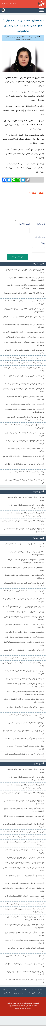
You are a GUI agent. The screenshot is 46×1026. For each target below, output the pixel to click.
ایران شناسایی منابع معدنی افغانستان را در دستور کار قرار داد (24, 318)
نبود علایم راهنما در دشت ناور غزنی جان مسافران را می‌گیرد (26, 450)
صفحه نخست (39, 989)
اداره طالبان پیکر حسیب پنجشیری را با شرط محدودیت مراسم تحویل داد (24, 411)
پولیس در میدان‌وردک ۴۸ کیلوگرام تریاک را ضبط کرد (25, 337)
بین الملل (15, 989)
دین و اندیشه (6, 989)
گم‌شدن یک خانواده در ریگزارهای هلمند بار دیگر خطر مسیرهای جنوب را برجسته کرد (25, 287)
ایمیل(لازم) (24, 224)
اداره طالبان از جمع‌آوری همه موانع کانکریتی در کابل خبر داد (24, 466)
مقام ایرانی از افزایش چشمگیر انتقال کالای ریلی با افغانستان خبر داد (26, 279)
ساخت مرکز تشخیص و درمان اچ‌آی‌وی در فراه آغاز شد (24, 358)
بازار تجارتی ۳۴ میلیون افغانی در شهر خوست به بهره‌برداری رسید (23, 295)
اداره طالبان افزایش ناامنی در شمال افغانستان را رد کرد (24, 383)
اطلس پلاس (7, 993)
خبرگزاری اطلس (41, 4)
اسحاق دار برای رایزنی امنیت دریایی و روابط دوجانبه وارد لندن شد (23, 326)
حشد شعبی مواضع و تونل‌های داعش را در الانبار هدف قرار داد (24, 442)
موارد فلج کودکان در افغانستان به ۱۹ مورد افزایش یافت (24, 363)
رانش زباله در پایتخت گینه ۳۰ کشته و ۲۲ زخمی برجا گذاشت (25, 473)
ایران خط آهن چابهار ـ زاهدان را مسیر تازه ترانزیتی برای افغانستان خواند (24, 310)
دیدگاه (40, 993)
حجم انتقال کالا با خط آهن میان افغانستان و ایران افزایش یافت (23, 390)
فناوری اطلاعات (31, 993)
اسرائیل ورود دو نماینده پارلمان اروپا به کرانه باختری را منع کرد (23, 458)
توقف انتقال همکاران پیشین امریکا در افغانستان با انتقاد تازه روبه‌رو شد (24, 426)
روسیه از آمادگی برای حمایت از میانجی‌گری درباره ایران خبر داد (24, 434)
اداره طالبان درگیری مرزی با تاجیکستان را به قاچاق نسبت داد (24, 377)
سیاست (30, 989)
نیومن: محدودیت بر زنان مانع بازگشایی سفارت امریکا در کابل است (24, 398)
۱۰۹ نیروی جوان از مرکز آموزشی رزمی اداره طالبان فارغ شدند (24, 271)
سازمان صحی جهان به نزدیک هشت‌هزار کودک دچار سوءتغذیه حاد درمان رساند (25, 419)
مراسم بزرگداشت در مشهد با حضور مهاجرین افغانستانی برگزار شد (24, 352)
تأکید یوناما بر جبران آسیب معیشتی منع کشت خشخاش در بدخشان (24, 302)
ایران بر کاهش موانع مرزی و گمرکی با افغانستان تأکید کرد (23, 332)
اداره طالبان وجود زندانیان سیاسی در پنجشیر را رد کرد (25, 404)
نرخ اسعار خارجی (19, 993)
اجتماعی (23, 989)
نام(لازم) (41, 224)
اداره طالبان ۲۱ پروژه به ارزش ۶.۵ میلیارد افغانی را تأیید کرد (24, 481)
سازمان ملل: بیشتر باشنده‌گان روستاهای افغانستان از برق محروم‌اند (24, 344)
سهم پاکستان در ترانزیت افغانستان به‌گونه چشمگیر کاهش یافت (23, 369)
